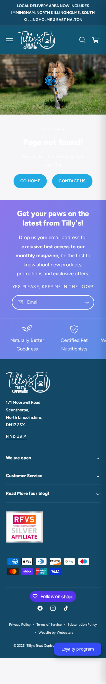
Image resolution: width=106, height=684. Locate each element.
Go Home (30, 181)
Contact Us (72, 181)
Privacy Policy (20, 624)
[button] (9, 39)
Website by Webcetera (56, 632)
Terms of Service (49, 624)
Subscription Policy (82, 624)
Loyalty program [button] (78, 649)
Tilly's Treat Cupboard (42, 645)
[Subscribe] (87, 302)
